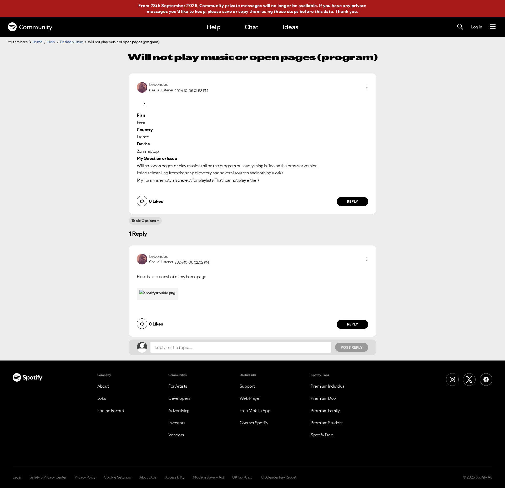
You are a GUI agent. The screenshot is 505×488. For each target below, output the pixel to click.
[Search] (460, 26)
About (103, 386)
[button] (367, 87)
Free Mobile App (255, 410)
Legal (17, 477)
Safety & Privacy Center (48, 477)
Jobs (101, 398)
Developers (179, 398)
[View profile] (142, 87)
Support (247, 386)
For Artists (177, 386)
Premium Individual (328, 386)
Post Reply (352, 347)
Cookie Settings (117, 477)
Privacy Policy (85, 477)
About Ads (148, 477)
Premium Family (325, 410)
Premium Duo (323, 398)
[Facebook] (486, 379)
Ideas (290, 27)
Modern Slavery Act (208, 477)
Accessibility (175, 477)
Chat (251, 27)
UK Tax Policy (242, 477)
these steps (286, 11)
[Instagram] (452, 379)
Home (37, 42)
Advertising (179, 410)
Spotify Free (322, 435)
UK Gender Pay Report (278, 477)
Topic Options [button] (144, 220)
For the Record (110, 410)
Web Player (250, 398)
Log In (476, 27)
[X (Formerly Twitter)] (469, 379)
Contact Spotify (254, 423)
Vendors (176, 435)
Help (213, 27)
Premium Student (327, 423)
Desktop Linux (71, 42)
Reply (352, 201)
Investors (176, 423)
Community (35, 27)
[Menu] (492, 27)
